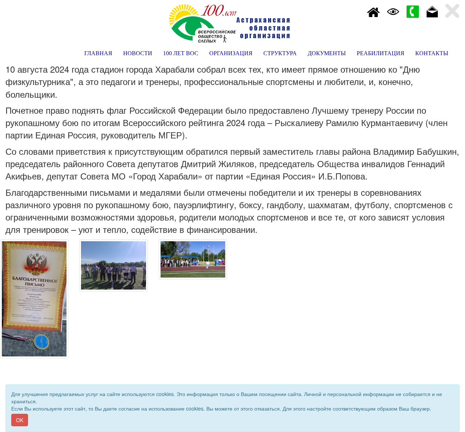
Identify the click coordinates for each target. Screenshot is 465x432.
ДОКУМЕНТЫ (327, 53)
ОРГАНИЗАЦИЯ (230, 53)
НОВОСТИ (137, 53)
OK (19, 420)
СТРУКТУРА (280, 53)
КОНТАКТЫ (431, 53)
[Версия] (393, 11)
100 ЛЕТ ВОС (180, 53)
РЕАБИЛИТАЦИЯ (380, 53)
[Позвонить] (413, 11)
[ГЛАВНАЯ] (373, 11)
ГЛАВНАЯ (98, 53)
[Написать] (432, 11)
